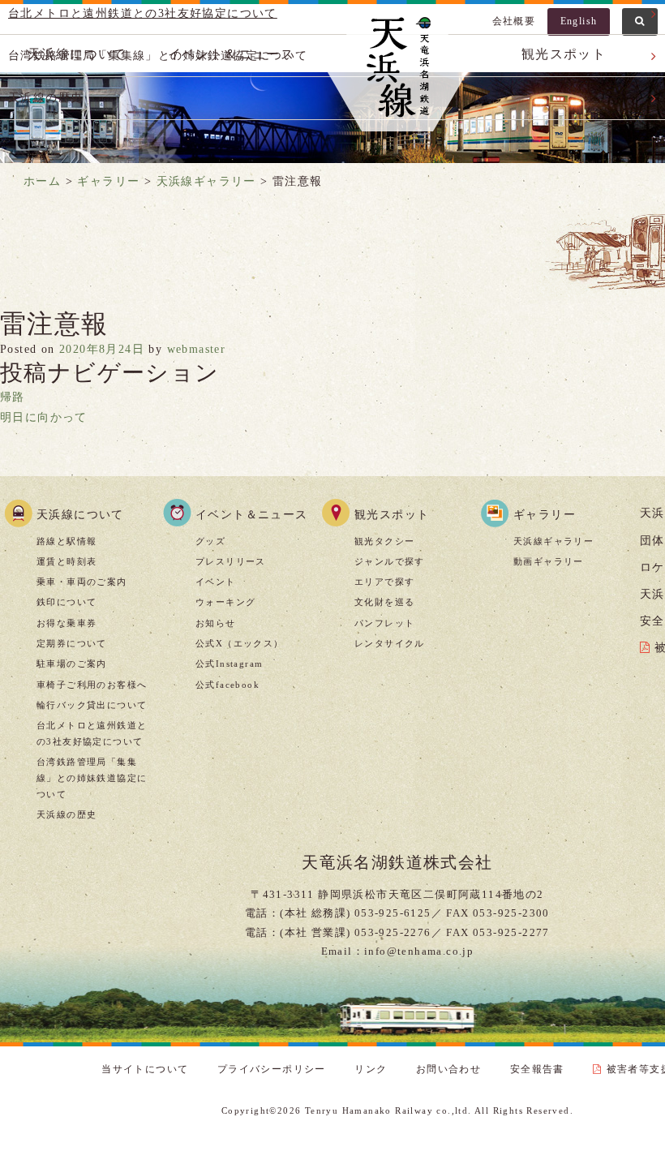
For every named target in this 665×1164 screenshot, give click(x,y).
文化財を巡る (384, 602)
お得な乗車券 (66, 623)
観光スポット (391, 515)
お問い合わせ (448, 1069)
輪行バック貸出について (91, 705)
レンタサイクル (389, 643)
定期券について (71, 643)
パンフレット (384, 623)
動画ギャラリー (548, 561)
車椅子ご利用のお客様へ (91, 684)
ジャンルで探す (389, 561)
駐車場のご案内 (71, 663)
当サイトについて (144, 1069)
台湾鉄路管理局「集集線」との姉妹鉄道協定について (91, 778)
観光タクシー (384, 541)
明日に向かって (44, 417)
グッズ (210, 541)
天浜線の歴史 (66, 814)
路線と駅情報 (66, 541)
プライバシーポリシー (271, 1069)
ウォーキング (225, 602)
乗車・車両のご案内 (81, 581)
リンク (370, 1069)
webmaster (196, 349)
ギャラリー (544, 515)
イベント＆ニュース (251, 515)
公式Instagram (229, 663)
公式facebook (227, 684)
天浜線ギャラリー (553, 541)
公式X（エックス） (239, 643)
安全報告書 (537, 1069)
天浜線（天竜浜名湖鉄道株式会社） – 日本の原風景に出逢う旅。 (397, 69)
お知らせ (215, 623)
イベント (215, 581)
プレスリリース (230, 561)
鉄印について (66, 602)
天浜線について (80, 515)
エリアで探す (384, 581)
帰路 (12, 397)
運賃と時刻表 (66, 561)
